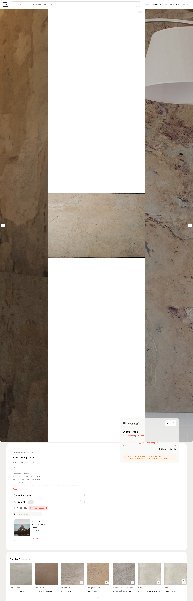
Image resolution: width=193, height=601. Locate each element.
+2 (158, 583)
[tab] (16, 508)
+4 (132, 583)
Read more (17, 489)
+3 (81, 583)
